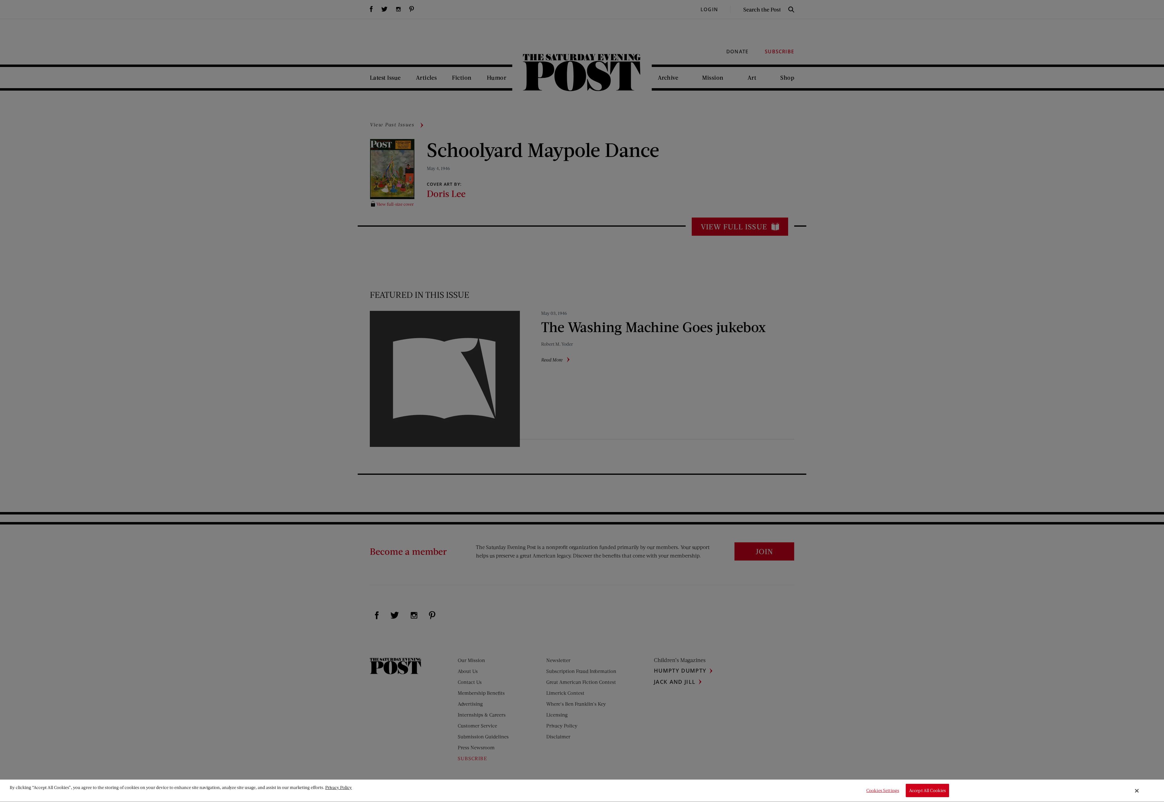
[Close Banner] (1137, 791)
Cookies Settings (882, 790)
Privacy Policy (338, 787)
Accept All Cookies (927, 790)
